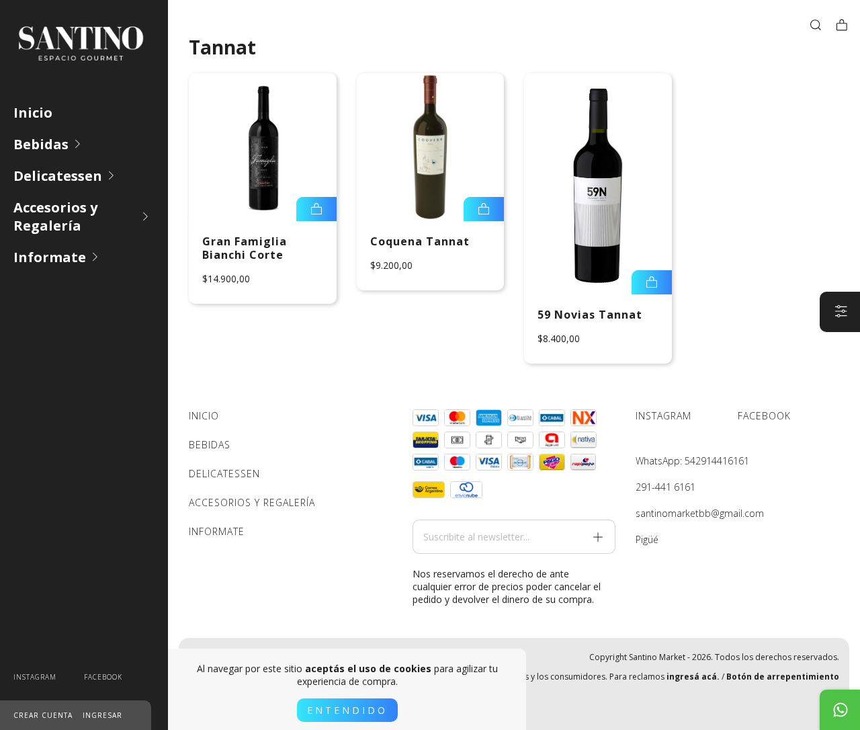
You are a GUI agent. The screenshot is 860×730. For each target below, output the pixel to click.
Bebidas (41, 144)
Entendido (347, 710)
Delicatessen (57, 176)
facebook (103, 677)
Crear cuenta (43, 715)
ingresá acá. (693, 676)
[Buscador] (815, 25)
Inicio (32, 113)
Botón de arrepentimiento (782, 676)
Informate (49, 257)
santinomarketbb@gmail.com (700, 513)
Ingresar (102, 715)
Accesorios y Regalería (55, 216)
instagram (34, 677)
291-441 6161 (665, 487)
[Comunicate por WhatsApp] (840, 710)
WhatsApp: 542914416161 (692, 460)
